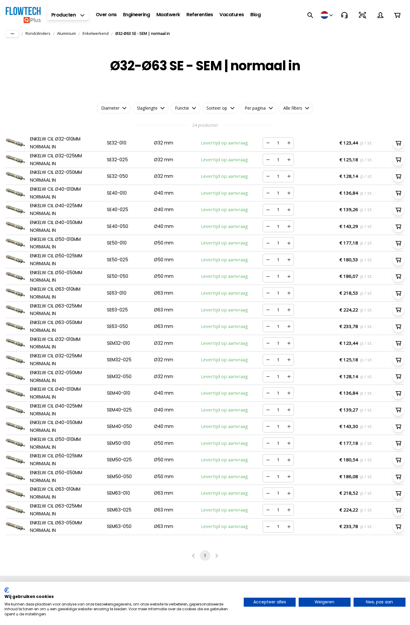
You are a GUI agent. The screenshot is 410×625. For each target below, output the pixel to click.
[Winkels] (327, 15)
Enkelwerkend (96, 33)
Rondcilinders (38, 33)
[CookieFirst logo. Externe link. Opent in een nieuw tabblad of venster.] (7, 590)
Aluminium (66, 33)
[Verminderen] (267, 142)
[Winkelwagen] (397, 15)
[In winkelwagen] (398, 143)
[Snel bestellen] (362, 15)
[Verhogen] (288, 142)
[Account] (380, 15)
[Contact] (344, 15)
